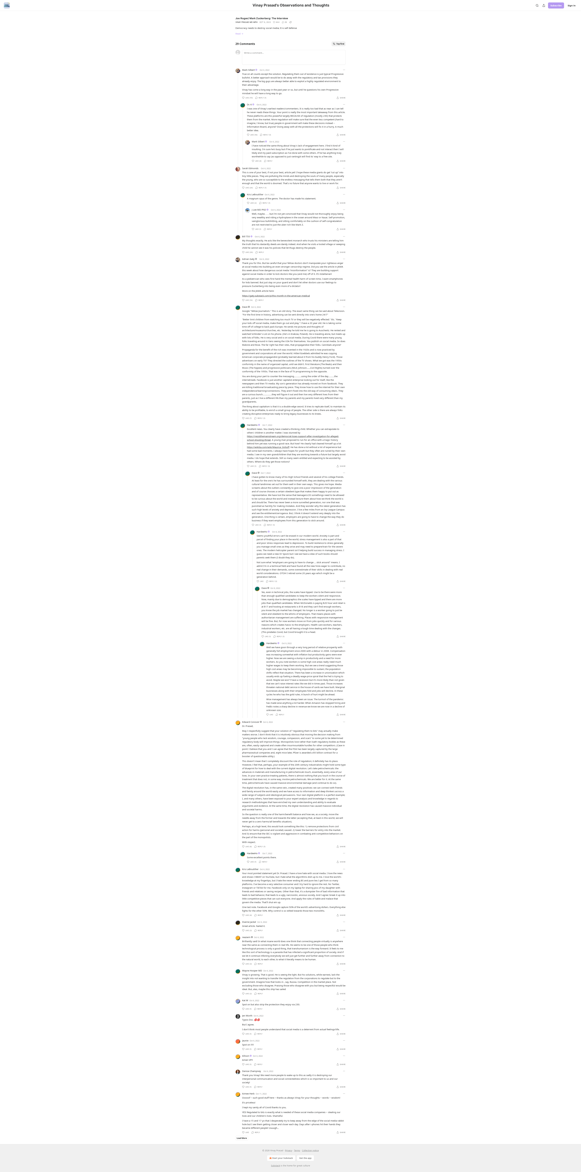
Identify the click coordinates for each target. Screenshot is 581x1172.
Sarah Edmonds (250, 168)
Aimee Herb (248, 1093)
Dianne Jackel (249, 921)
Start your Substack (282, 1158)
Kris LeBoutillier (255, 194)
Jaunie (245, 1040)
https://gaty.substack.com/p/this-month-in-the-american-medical (276, 295)
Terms (297, 1150)
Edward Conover (250, 721)
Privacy (288, 1150)
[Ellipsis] (344, 69)
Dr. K (249, 104)
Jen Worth (247, 1015)
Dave (244, 306)
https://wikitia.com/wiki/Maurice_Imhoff (268, 447)
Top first (340, 43)
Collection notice (310, 1150)
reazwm (246, 937)
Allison (245, 1055)
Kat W (245, 1000)
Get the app (305, 1158)
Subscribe (556, 5)
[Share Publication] (544, 5)
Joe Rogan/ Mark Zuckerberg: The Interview (261, 18)
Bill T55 (246, 236)
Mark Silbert (248, 69)
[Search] (537, 5)
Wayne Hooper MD (252, 970)
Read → (239, 33)
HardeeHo (252, 424)
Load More (242, 1138)
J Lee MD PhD (259, 209)
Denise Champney (251, 1071)
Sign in (572, 5)
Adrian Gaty (248, 258)
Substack (275, 1165)
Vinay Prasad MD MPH (246, 22)
